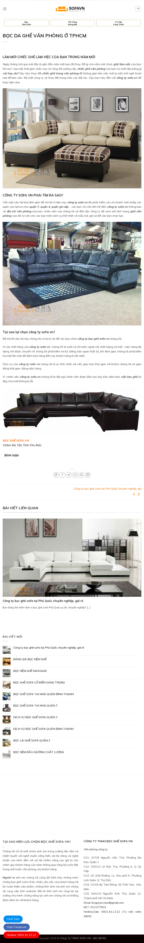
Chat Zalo (13, 919)
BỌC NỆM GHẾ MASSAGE (30, 671)
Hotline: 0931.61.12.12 (21, 935)
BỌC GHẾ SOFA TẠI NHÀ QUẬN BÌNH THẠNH (43, 694)
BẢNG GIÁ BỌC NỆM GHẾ (30, 659)
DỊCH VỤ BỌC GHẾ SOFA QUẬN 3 (35, 717)
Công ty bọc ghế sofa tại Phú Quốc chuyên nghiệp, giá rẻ (48, 647)
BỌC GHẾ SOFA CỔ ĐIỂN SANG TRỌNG (39, 682)
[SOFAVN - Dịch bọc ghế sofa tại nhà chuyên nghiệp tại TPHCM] (72, 8)
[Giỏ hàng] (138, 9)
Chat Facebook (16, 927)
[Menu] (5, 8)
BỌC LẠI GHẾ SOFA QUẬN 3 (31, 740)
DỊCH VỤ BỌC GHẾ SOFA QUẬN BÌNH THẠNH (43, 729)
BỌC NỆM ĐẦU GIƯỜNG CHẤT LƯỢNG (38, 752)
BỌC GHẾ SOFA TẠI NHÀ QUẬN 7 (35, 705)
